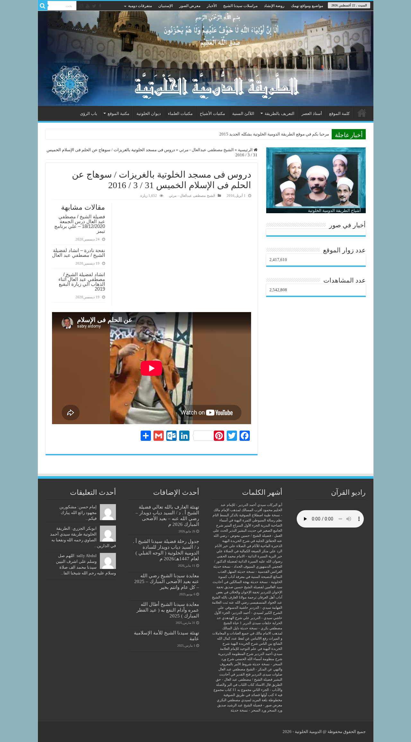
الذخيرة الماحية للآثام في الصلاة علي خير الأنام (248, 546)
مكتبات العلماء (180, 113)
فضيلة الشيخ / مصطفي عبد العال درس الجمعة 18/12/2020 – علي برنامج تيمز (79, 224)
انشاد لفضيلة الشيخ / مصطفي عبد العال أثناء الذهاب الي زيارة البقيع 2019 (81, 282)
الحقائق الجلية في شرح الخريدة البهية (249, 541)
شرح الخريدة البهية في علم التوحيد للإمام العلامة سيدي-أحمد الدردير (251, 649)
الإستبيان (165, 6)
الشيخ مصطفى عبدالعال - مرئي (206, 149)
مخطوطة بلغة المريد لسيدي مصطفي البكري (249, 700)
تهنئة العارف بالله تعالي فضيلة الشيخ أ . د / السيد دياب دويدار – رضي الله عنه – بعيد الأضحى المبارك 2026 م (167, 515)
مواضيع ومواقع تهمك (307, 6)
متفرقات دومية (140, 6)
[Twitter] (94, 6)
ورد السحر (274, 710)
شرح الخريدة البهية (244, 643)
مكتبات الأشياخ (212, 113)
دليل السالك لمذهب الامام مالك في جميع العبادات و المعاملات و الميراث (247, 633)
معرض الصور (189, 6)
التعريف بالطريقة (279, 113)
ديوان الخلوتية (148, 113)
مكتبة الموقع (118, 113)
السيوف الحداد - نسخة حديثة (234, 566)
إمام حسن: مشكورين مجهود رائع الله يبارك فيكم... (78, 512)
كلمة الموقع (339, 113)
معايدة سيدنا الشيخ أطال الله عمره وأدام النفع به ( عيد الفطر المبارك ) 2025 (167, 609)
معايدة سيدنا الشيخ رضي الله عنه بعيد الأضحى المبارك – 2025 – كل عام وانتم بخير (166, 581)
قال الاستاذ (263, 684)
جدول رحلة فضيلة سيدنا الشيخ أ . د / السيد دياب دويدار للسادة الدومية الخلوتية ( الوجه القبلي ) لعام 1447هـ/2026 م (166, 549)
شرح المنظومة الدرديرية (235, 654)
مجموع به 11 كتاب (238, 690)
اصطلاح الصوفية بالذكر (246, 515)
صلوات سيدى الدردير (266, 674)
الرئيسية (362, 112)
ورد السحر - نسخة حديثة (248, 710)
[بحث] (43, 6)
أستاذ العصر (312, 113)
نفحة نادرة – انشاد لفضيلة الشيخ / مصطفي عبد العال (78, 253)
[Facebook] (100, 6)
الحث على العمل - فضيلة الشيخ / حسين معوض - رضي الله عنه (247, 536)
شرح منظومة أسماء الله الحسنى (258, 659)
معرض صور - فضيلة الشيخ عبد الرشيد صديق (249, 705)
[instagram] (81, 6)
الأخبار (212, 6)
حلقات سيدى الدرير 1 (255, 623)
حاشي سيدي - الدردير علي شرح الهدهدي (252, 618)
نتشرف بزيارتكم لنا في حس (305, 134)
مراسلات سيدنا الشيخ (240, 6)
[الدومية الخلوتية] (205, 58)
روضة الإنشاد (274, 6)
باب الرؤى (88, 113)
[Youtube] (87, 6)
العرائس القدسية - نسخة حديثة (259, 571)
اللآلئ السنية (243, 113)
